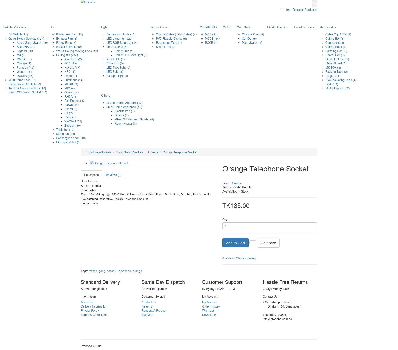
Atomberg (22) (74, 59)
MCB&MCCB (208, 27)
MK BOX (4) (333, 67)
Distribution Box (277, 27)
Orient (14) (71, 92)
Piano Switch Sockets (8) (24, 84)
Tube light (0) (115, 63)
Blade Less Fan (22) (69, 34)
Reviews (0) (113, 175)
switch (93, 271)
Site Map (147, 314)
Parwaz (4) (71, 105)
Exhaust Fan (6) (66, 38)
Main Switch (244, 27)
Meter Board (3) (335, 63)
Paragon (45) (25, 67)
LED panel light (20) (119, 38)
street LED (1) (115, 59)
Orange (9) (24, 63)
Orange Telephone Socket (180, 152)
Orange (153, 152)
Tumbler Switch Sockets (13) (27, 88)
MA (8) (21, 55)
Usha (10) (71, 117)
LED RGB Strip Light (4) (122, 42)
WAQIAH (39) (73, 121)
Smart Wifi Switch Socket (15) (27, 92)
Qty (224, 219)
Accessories (328, 27)
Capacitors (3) (334, 42)
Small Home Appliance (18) (124, 107)
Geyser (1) (122, 115)
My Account (209, 302)
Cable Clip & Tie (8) (338, 34)
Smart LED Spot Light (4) (131, 55)
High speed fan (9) (68, 142)
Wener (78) (24, 71)
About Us (87, 302)
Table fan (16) (65, 129)
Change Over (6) (253, 34)
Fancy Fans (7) (66, 42)
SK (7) (68, 113)
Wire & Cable (159, 27)
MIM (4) (69, 88)
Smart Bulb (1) (124, 51)
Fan (53, 27)
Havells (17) (72, 67)
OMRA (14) (24, 59)
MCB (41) (211, 34)
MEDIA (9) (71, 84)
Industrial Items (304, 27)
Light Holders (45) (337, 59)
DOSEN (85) (25, 76)
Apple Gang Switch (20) (32, 42)
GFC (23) (70, 63)
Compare (268, 242)
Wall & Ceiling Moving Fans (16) (77, 51)
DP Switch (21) (18, 34)
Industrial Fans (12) (69, 47)
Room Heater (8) (126, 123)
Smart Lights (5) (116, 47)
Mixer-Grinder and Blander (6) (134, 119)
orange (137, 271)
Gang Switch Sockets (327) (26, 38)
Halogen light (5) (117, 76)
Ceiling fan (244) (67, 55)
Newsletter (209, 314)
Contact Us (149, 302)
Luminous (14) (74, 80)
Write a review (246, 258)
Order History (211, 306)
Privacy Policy (90, 310)
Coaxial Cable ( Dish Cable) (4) (176, 34)
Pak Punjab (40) (75, 100)
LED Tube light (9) (118, 67)
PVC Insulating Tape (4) (341, 80)
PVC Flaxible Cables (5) (171, 38)
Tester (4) (331, 84)
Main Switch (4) (252, 42)
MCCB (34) (212, 38)
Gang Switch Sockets (130, 152)
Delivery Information (94, 306)
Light (104, 27)
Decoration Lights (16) (121, 34)
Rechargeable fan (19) (71, 138)
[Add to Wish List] (252, 242)
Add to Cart (235, 242)
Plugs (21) (332, 76)
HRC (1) (69, 71)
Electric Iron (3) (125, 111)
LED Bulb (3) (114, 71)
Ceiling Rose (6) (336, 47)
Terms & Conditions (94, 314)
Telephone (124, 271)
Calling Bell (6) (335, 38)
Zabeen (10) (72, 125)
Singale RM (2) (166, 47)
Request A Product (154, 310)
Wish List (208, 310)
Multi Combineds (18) (22, 80)
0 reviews (228, 258)
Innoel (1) (70, 76)
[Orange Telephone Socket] (152, 163)
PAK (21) (70, 96)
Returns (147, 306)
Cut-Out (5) (249, 38)
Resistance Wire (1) (169, 42)
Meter (227, 27)
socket (111, 271)
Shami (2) (70, 109)
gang (102, 271)
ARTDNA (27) (26, 47)
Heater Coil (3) (335, 55)
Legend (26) (25, 51)
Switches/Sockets (14, 27)
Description (91, 175)
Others (105, 95)
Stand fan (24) (65, 134)
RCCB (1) (211, 42)
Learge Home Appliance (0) (124, 103)
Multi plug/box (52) (337, 88)
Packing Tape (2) (336, 71)
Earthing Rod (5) (336, 51)
